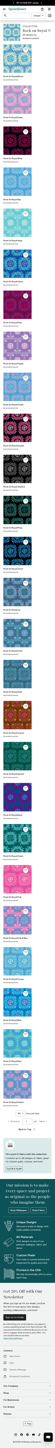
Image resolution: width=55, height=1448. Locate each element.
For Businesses (27, 1400)
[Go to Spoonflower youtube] (33, 1435)
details (36, 3)
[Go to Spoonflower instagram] (16, 1435)
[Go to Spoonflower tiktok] (39, 1435)
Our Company (27, 1386)
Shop (27, 1393)
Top (27, 1423)
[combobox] (39, 16)
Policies (27, 1414)
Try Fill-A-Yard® (14, 1169)
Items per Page (32, 1113)
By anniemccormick (10, 80)
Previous (13, 1121)
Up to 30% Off (24, 3)
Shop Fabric (38, 1210)
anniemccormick (31, 38)
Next (43, 1121)
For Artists (27, 1407)
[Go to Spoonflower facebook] (22, 1435)
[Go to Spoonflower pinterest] (27, 1435)
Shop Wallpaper (18, 1210)
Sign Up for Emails (15, 1317)
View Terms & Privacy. (13, 1338)
